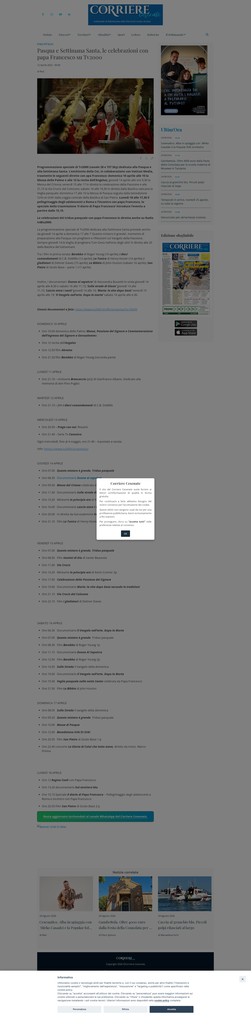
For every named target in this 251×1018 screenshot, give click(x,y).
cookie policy (161, 1000)
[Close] (242, 979)
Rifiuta (125, 1009)
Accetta (171, 1009)
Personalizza (79, 1009)
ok (125, 533)
